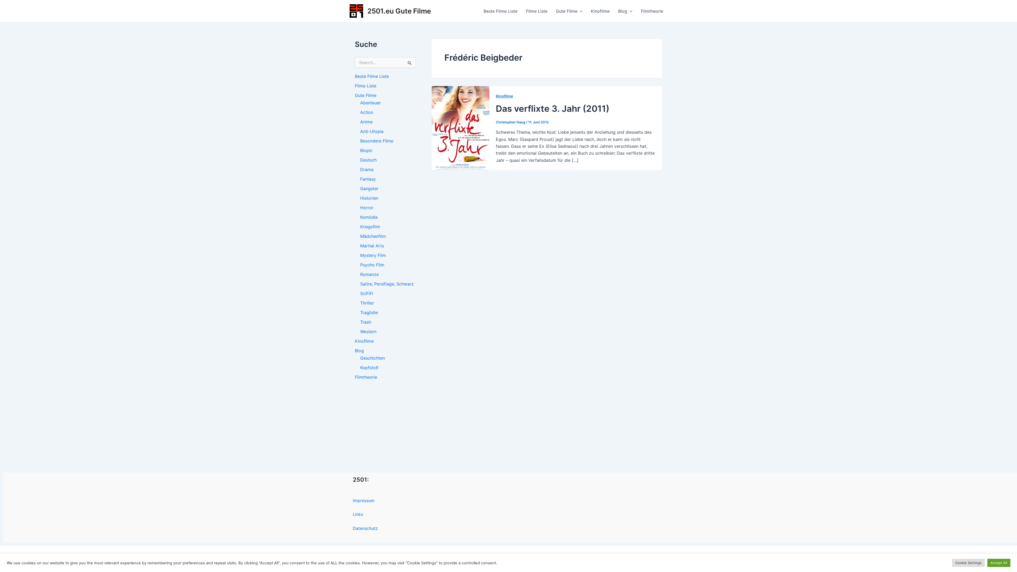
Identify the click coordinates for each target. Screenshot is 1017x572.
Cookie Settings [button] (968, 563)
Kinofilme (600, 11)
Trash (365, 322)
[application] (580, 11)
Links (358, 514)
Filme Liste (536, 11)
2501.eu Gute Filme (399, 11)
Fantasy (368, 179)
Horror (366, 207)
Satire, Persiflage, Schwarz (387, 284)
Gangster (369, 188)
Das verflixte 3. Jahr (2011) (552, 108)
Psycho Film (372, 264)
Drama (366, 169)
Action (366, 112)
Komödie (369, 217)
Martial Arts (372, 245)
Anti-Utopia (371, 131)
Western (368, 331)
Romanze (369, 274)
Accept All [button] (999, 563)
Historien (369, 198)
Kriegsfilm (370, 226)
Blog (622, 11)
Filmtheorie (652, 11)
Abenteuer (370, 102)
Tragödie (369, 312)
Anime (366, 121)
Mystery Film (373, 255)
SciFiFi (366, 293)
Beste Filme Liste (501, 11)
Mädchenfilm (373, 236)
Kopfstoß (369, 367)
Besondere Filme (376, 141)
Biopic (366, 150)
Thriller (367, 303)
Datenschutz (365, 528)
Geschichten (372, 358)
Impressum (363, 500)
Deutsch (368, 160)
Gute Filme (566, 11)
